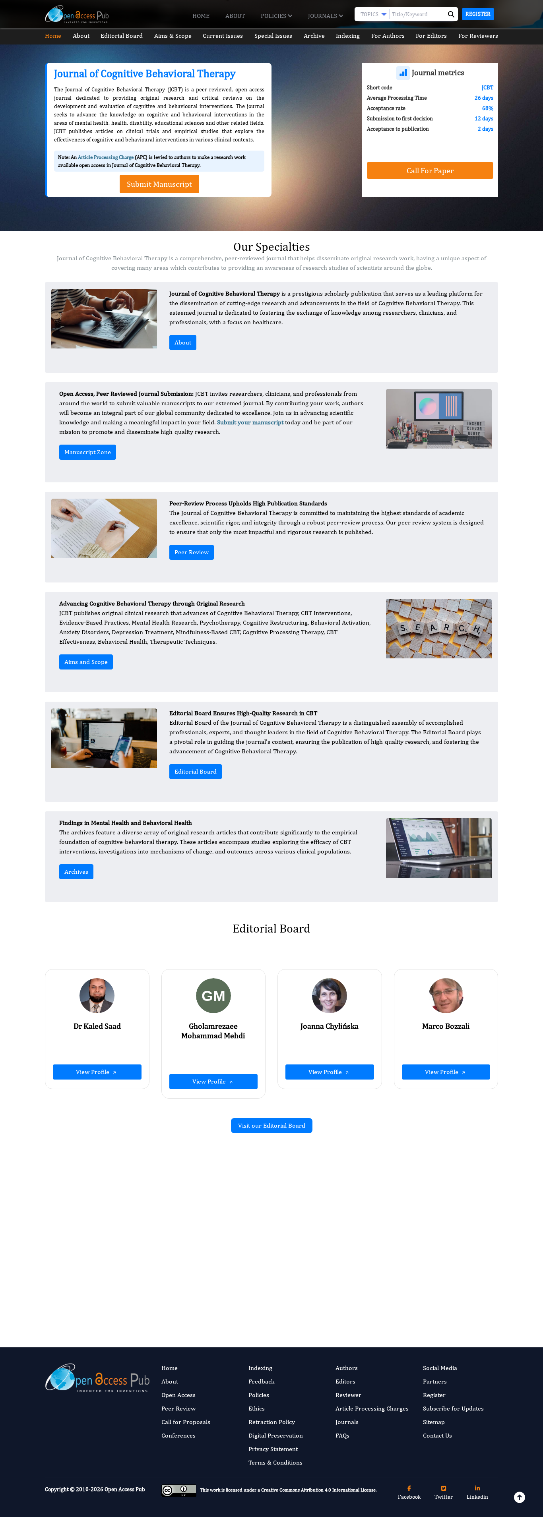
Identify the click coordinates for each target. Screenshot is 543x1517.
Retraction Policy (271, 1422)
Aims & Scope (173, 35)
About (235, 15)
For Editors (431, 35)
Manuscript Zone (87, 452)
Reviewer (348, 1395)
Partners (435, 1381)
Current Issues (223, 35)
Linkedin (477, 1497)
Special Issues (273, 35)
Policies (274, 15)
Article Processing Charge (106, 157)
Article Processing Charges (372, 1408)
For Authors (388, 35)
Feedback (261, 1381)
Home (200, 15)
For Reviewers (478, 35)
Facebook (409, 1497)
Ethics (256, 1408)
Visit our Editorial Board (271, 1125)
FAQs (342, 1435)
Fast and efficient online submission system (223, 1293)
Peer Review (192, 552)
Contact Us (437, 1435)
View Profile (93, 1072)
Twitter (443, 1497)
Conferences (178, 1435)
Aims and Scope (86, 662)
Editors (345, 1381)
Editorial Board (122, 35)
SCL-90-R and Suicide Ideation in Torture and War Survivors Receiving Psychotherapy (199, 1236)
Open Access (178, 1395)
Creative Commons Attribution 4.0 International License (318, 1490)
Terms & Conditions (275, 1462)
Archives (76, 871)
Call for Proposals (185, 1422)
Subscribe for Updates (453, 1408)
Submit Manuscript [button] (159, 183)
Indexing (348, 35)
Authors (346, 1368)
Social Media (440, 1368)
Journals (323, 15)
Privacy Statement (273, 1449)
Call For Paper (430, 170)
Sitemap (434, 1422)
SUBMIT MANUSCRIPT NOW (350, 1294)
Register (478, 14)
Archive (314, 35)
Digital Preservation (275, 1435)
